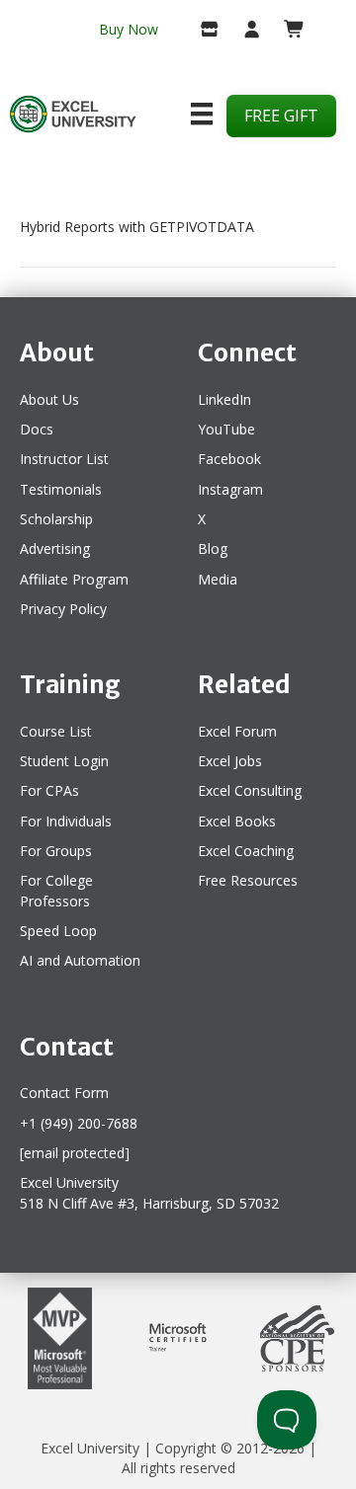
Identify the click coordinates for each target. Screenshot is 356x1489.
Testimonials (61, 489)
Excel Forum (237, 731)
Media (217, 579)
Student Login (64, 760)
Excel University (90, 1448)
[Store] (202, 30)
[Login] (243, 30)
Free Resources (248, 880)
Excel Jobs (230, 760)
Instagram (230, 489)
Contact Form (64, 1092)
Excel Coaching (246, 850)
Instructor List (64, 458)
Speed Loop (58, 930)
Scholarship (56, 518)
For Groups (56, 850)
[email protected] (75, 1152)
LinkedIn (224, 399)
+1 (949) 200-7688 (78, 1123)
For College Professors (56, 890)
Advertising (55, 548)
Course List (56, 731)
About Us (49, 399)
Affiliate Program (74, 579)
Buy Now (128, 29)
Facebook (229, 458)
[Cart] (286, 30)
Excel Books (237, 821)
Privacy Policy (63, 608)
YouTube (226, 429)
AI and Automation (80, 960)
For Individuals (66, 821)
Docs (36, 429)
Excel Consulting (250, 790)
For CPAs (49, 790)
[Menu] (201, 113)
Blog (212, 548)
